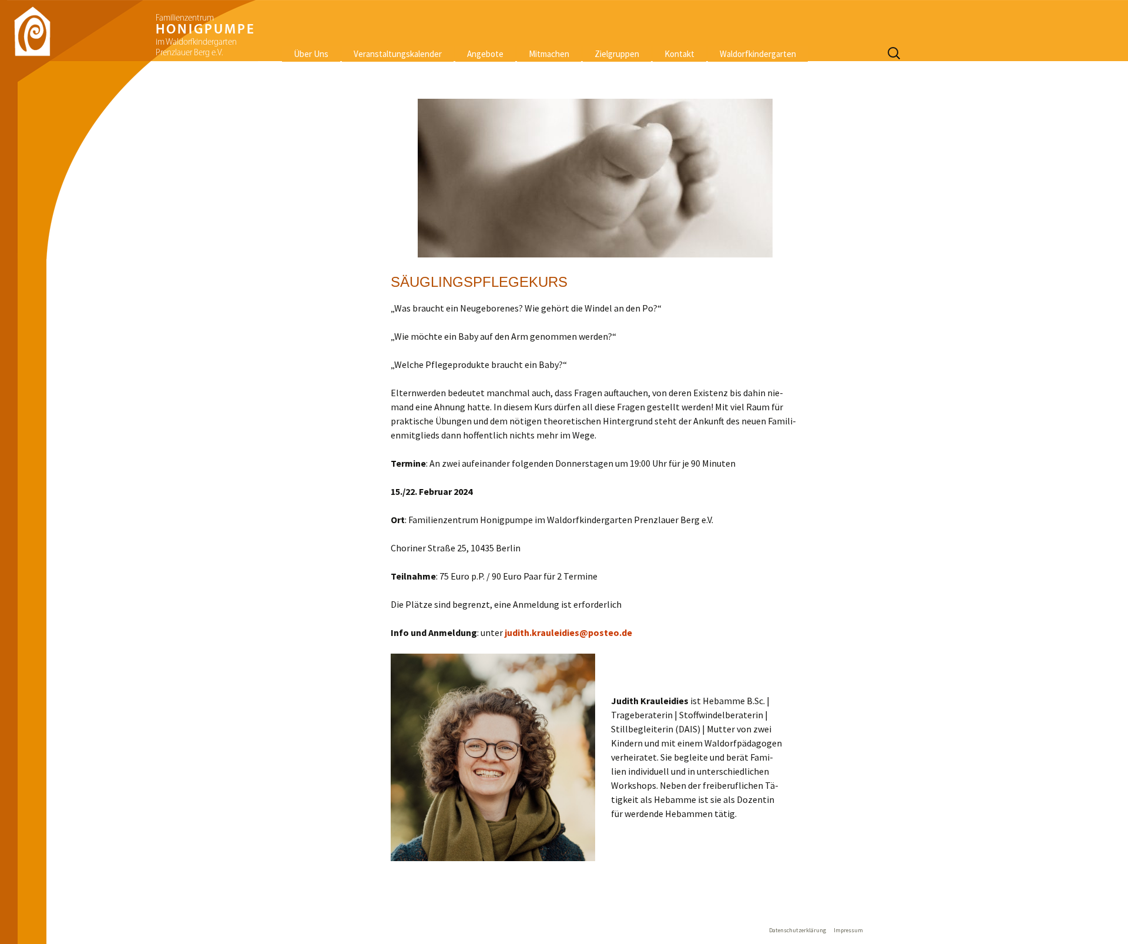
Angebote (485, 53)
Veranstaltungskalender (398, 53)
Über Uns (311, 53)
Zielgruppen (617, 53)
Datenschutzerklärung (797, 930)
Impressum (848, 930)
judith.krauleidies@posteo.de (568, 632)
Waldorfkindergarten (758, 53)
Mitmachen (549, 53)
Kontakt (679, 53)
